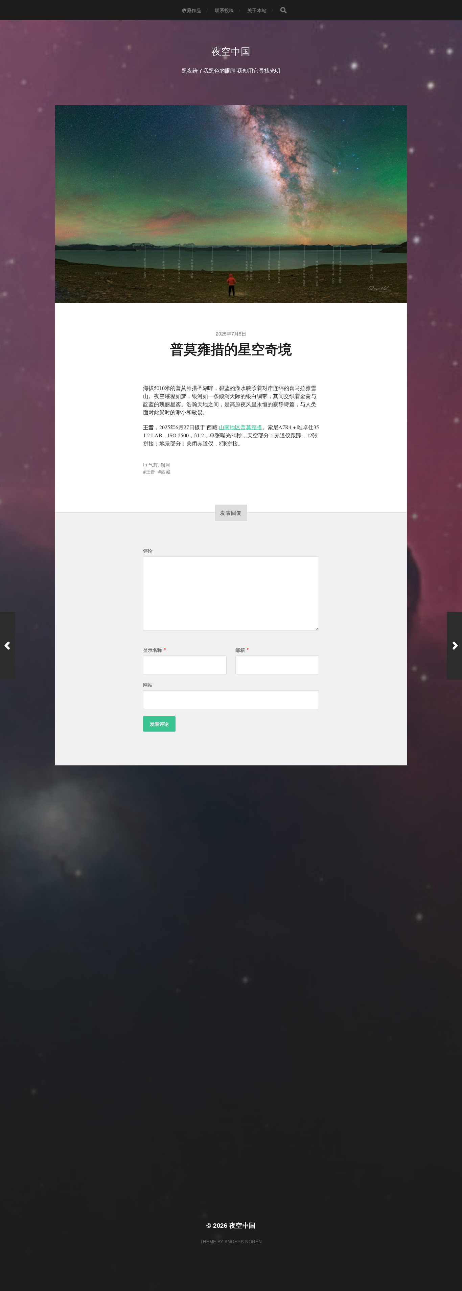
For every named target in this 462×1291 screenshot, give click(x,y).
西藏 (165, 471)
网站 (148, 684)
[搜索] (283, 10)
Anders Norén (243, 1241)
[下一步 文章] (454, 645)
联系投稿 (224, 10)
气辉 (153, 464)
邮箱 (242, 649)
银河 (165, 464)
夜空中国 (231, 50)
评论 (148, 550)
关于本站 (257, 10)
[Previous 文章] (7, 645)
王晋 (150, 471)
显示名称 (154, 649)
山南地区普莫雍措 (240, 427)
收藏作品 (191, 10)
